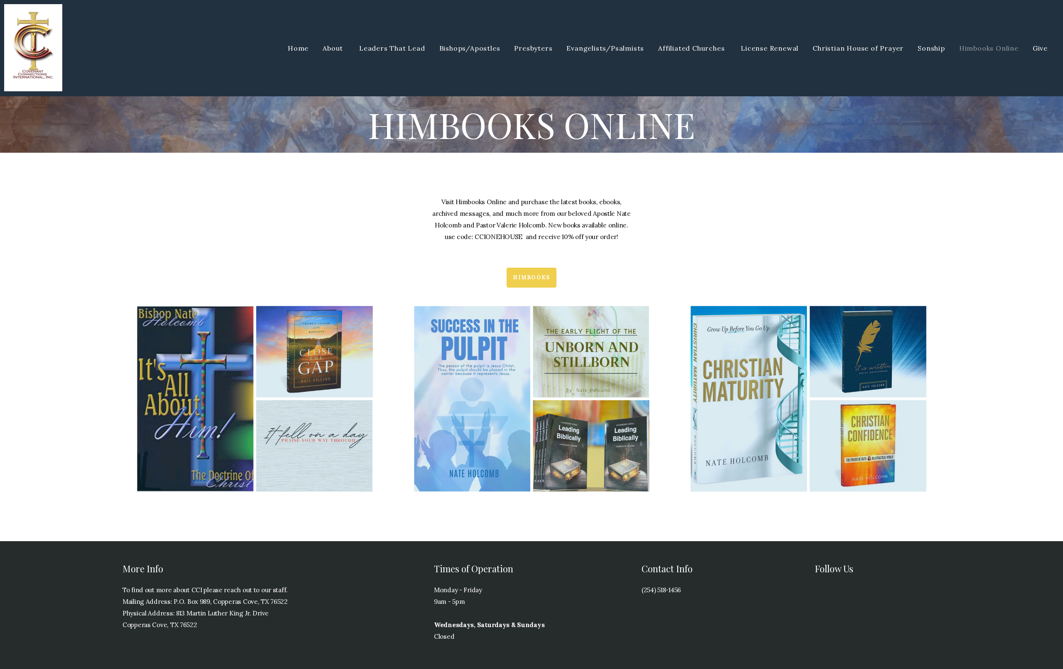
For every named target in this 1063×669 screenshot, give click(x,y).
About (334, 48)
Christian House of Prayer (858, 48)
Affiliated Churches (692, 48)
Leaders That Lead (392, 48)
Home (298, 48)
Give (1040, 48)
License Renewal (769, 48)
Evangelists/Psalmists (605, 48)
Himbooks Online (989, 48)
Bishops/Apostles (469, 48)
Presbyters (533, 48)
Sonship (931, 48)
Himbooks (531, 277)
